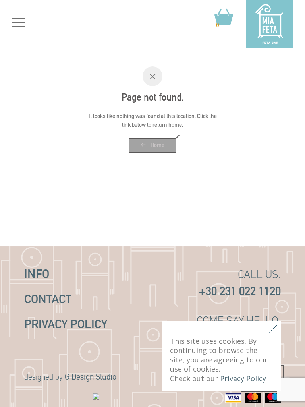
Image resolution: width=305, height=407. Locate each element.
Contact (47, 300)
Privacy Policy (65, 325)
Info (36, 275)
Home (156, 146)
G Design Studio (90, 378)
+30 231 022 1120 (240, 292)
